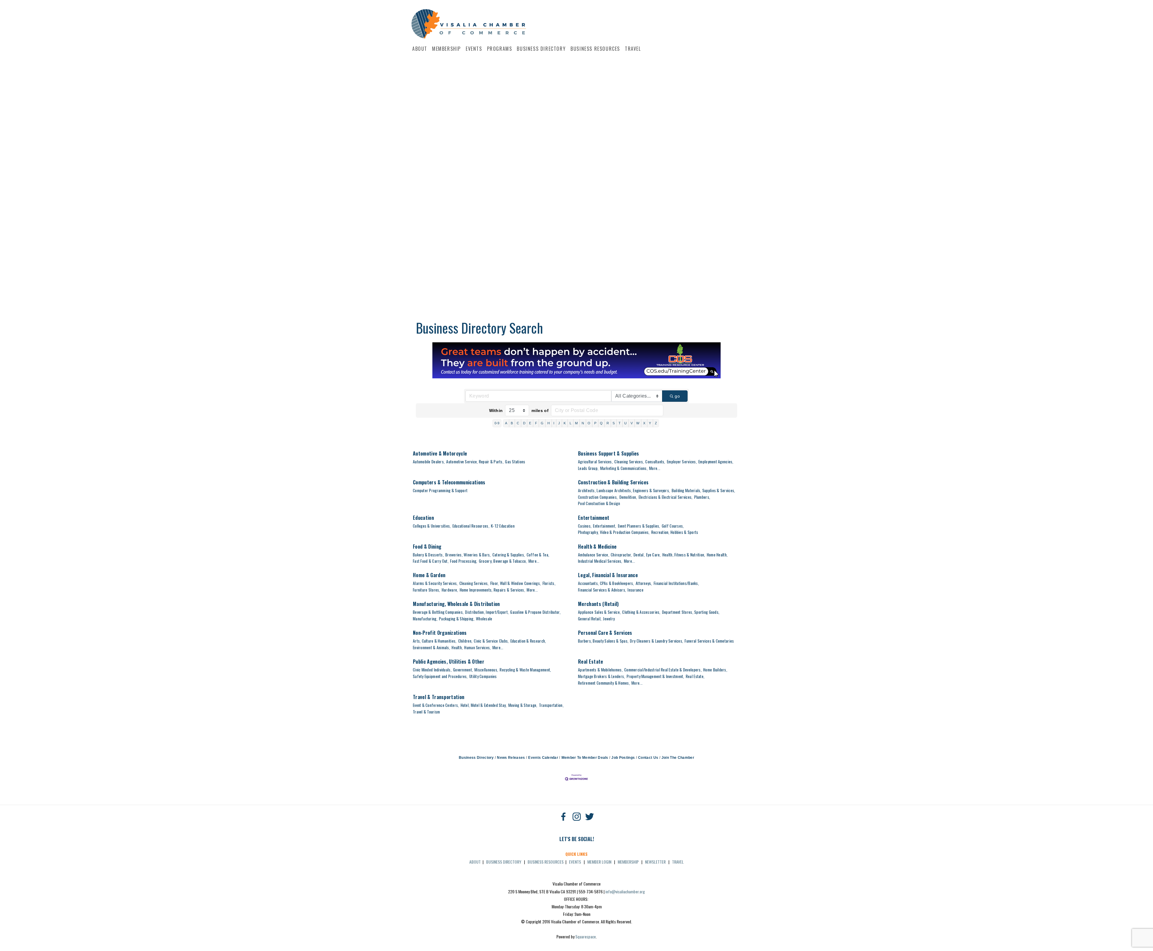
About (419, 48)
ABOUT (475, 862)
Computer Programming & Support (440, 490)
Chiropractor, (621, 555)
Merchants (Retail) (598, 603)
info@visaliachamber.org (625, 891)
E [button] (530, 423)
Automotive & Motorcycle (440, 453)
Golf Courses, (673, 526)
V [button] (632, 423)
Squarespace (585, 936)
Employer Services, (682, 462)
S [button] (614, 423)
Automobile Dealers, (429, 462)
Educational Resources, (470, 526)
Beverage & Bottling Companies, (438, 612)
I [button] (553, 423)
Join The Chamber (677, 758)
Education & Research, (528, 641)
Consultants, (655, 462)
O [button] (589, 423)
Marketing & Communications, (624, 468)
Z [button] (656, 423)
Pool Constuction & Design (599, 503)
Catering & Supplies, (508, 555)
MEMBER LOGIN (599, 862)
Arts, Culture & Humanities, (434, 641)
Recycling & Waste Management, (525, 670)
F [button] (536, 423)
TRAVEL (678, 862)
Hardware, (450, 590)
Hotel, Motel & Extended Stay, (484, 705)
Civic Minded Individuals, (432, 670)
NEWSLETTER (655, 862)
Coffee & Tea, (538, 555)
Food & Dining (427, 546)
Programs (499, 48)
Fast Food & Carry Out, (431, 561)
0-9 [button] (497, 423)
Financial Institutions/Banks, (676, 583)
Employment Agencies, (715, 462)
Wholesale (484, 619)
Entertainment (593, 517)
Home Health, (717, 555)
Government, (463, 670)
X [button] (644, 423)
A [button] (506, 423)
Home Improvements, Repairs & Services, (492, 590)
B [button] (512, 423)
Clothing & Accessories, (641, 612)
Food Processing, (463, 561)
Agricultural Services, (595, 462)
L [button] (570, 423)
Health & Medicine (597, 546)
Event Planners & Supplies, (639, 526)
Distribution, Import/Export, (487, 612)
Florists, (549, 583)
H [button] (548, 423)
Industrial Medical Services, (600, 561)
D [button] (524, 423)
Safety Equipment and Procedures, (440, 676)
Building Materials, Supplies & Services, (703, 490)
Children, (465, 641)
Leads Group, (588, 468)
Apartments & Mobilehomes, (600, 670)
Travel (633, 48)
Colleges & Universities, (432, 526)
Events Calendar (543, 758)
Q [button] (601, 423)
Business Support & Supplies (608, 453)
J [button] (559, 423)
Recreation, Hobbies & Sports (674, 532)
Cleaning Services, (629, 462)
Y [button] (650, 423)
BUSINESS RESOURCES (546, 862)
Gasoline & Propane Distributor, (535, 612)
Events (474, 48)
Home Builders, (715, 670)
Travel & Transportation (438, 697)
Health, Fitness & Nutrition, (683, 555)
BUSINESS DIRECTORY (503, 862)
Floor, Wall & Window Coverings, (515, 583)
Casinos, (585, 526)
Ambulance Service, (593, 555)
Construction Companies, (598, 497)
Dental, (639, 555)
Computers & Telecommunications (449, 482)
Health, (457, 647)
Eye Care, (653, 555)
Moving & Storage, (522, 705)
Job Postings (623, 758)
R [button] (608, 423)
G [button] (542, 423)
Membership (446, 48)
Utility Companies (483, 676)
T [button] (620, 423)
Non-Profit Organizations (440, 632)
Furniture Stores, (426, 590)
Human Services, (477, 647)
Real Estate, (695, 676)
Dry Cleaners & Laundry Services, (656, 641)
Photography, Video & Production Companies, (613, 532)
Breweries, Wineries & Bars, (468, 555)
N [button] (583, 423)
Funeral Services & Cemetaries (709, 641)
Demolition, (628, 497)
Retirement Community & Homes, (604, 683)
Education (423, 517)
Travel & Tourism (426, 712)
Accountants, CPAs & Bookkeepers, (606, 583)
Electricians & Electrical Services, (666, 497)
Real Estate (590, 661)
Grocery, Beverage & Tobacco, (503, 561)
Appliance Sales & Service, (599, 612)
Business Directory (541, 48)
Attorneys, (644, 583)
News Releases (511, 758)
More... (654, 468)
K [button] (565, 423)
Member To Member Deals (584, 758)
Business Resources (595, 48)
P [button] (595, 423)
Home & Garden (429, 575)
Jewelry (609, 619)
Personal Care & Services (605, 632)
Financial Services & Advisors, (602, 590)
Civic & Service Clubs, (491, 641)
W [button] (637, 423)
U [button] (625, 423)
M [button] (576, 423)
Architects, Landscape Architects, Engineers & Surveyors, (624, 490)
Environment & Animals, (431, 647)
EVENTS (575, 862)
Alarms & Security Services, (435, 583)
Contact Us (648, 758)
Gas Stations (515, 462)
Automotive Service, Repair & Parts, (475, 462)
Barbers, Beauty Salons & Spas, (603, 641)
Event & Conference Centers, (436, 705)
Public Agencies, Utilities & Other (448, 661)
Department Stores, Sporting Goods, (690, 612)
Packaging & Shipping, (456, 619)
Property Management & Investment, (655, 676)
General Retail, (589, 619)
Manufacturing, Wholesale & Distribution (456, 603)
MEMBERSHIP (628, 862)
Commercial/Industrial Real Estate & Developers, (663, 670)
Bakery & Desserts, (428, 555)
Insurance (635, 590)
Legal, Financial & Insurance (608, 575)
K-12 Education (503, 526)
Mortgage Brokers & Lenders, (601, 676)
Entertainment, (604, 526)
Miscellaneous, (486, 670)
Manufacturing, (425, 619)
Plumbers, (702, 497)
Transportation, (551, 705)
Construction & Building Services (613, 482)
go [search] (677, 396)
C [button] (518, 423)
